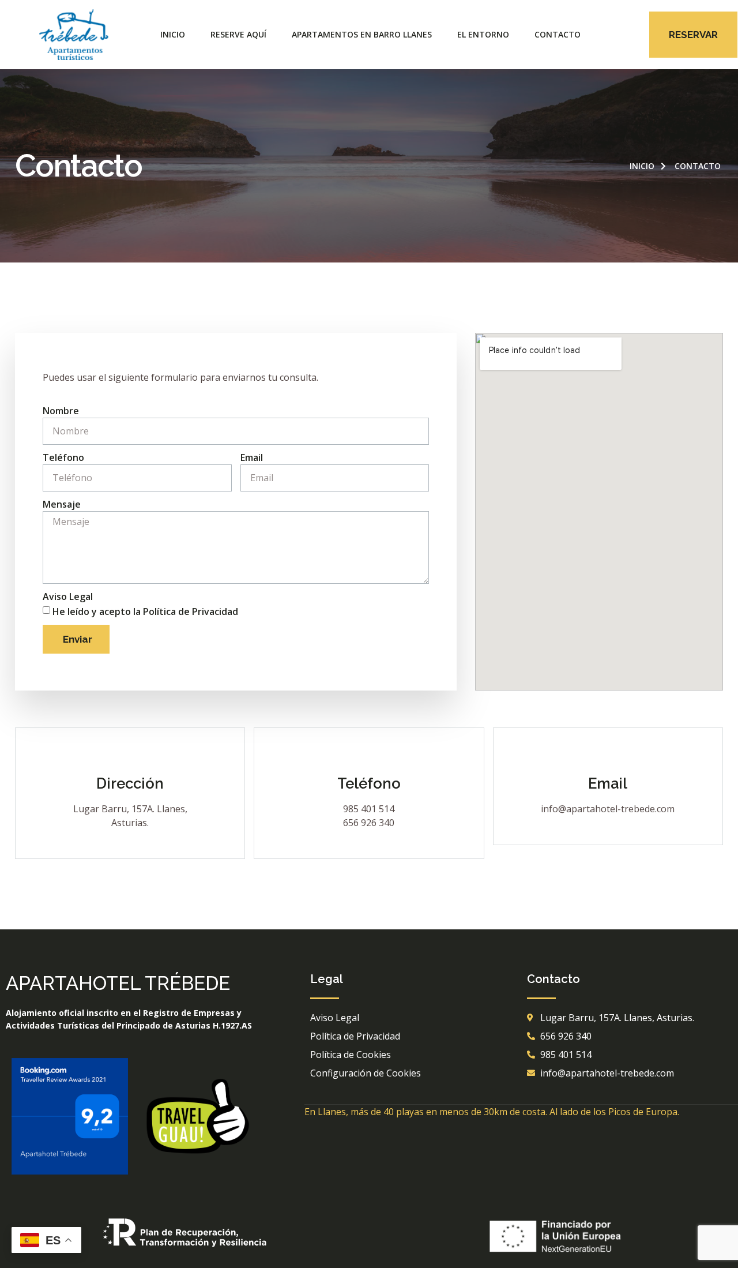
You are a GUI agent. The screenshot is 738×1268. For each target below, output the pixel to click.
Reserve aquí (238, 34)
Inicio (172, 34)
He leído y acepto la (145, 611)
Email (251, 457)
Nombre (61, 410)
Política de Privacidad (190, 611)
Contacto (557, 34)
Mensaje (62, 504)
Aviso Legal (68, 596)
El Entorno (483, 34)
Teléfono (63, 457)
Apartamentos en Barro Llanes (362, 34)
